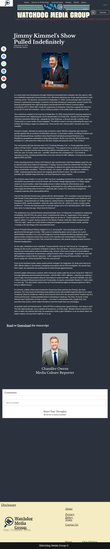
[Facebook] (3, 56)
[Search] (93, 12)
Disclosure (8, 505)
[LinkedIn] (3, 71)
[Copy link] (3, 86)
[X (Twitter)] (3, 49)
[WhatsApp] (3, 63)
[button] (40, 2)
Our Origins (89, 542)
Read (10, 325)
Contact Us (71, 524)
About (69, 508)
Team (68, 519)
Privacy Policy (69, 516)
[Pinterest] (3, 78)
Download (24, 325)
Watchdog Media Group (24, 523)
